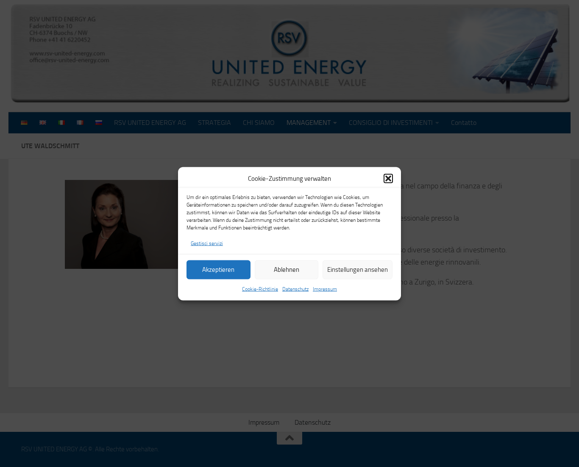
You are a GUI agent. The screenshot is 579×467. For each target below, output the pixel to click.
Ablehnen (286, 270)
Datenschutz (295, 289)
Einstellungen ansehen (357, 270)
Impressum (325, 289)
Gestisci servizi (207, 243)
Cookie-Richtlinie (260, 289)
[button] (388, 178)
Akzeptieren (218, 270)
